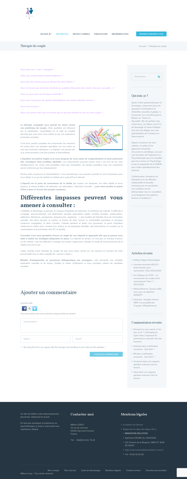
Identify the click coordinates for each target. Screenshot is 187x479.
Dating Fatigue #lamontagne (147, 260)
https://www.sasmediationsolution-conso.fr (144, 450)
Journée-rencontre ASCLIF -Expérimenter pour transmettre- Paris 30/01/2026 (147, 267)
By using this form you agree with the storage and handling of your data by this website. (65, 347)
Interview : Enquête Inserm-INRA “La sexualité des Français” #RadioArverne (146, 302)
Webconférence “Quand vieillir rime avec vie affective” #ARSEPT (147, 292)
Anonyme (138, 361)
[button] (24, 307)
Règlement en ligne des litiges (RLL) (139, 429)
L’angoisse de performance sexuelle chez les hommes (148, 338)
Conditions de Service (133, 424)
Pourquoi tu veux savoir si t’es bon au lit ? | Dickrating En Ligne (147, 332)
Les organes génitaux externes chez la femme (147, 364)
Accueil (142, 46)
